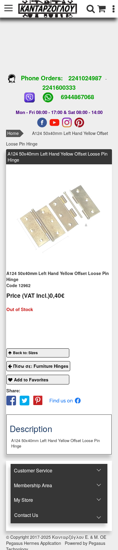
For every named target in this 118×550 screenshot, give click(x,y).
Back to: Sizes (25, 352)
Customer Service (33, 470)
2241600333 (59, 87)
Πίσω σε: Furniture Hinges (40, 366)
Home (13, 133)
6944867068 (77, 96)
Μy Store (23, 499)
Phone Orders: (41, 77)
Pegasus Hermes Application (34, 543)
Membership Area (33, 485)
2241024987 (85, 77)
